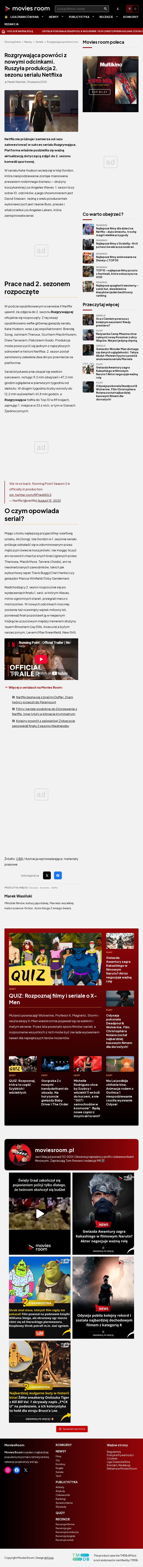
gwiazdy (33, 887)
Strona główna (12, 42)
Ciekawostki (63, 1494)
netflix (54, 887)
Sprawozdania (64, 1502)
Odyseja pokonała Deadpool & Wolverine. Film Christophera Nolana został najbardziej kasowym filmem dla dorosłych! (116, 391)
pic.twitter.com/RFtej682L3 (30, 495)
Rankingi (61, 1498)
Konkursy (131, 16)
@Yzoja (48, 1557)
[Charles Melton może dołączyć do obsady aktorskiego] (103, 1214)
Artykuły (60, 1491)
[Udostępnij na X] (47, 875)
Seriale (39, 42)
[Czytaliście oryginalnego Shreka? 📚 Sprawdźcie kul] (40, 1298)
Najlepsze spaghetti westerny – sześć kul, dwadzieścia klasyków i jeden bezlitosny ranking (117, 289)
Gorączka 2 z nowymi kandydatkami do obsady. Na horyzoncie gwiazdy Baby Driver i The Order (55, 1092)
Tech (58, 1475)
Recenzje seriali (65, 1539)
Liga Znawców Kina (24, 16)
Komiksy (60, 1464)
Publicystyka (79, 16)
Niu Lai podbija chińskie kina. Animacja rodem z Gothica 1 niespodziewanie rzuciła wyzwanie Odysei (120, 1092)
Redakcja (11, 24)
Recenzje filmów (65, 1524)
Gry (58, 1460)
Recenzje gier (63, 1528)
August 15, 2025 (49, 500)
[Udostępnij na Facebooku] (58, 875)
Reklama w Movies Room (122, 1468)
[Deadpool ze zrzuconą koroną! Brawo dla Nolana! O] (103, 1298)
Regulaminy (114, 1451)
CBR (19, 859)
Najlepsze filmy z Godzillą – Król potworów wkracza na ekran (117, 243)
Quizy (12, 989)
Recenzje (106, 16)
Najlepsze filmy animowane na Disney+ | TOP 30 (116, 257)
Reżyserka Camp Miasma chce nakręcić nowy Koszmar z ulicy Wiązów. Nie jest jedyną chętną (116, 335)
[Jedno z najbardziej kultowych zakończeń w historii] (40, 1214)
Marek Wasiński (18, 896)
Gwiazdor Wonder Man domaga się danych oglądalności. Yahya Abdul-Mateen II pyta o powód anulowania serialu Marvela (117, 352)
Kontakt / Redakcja (118, 1465)
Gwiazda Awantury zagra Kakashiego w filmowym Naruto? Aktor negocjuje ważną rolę (117, 371)
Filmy (109, 952)
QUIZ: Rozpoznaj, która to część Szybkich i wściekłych (22, 1086)
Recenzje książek (65, 1536)
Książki (59, 1468)
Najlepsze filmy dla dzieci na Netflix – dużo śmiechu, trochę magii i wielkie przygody (116, 230)
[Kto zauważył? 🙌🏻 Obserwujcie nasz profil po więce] (40, 1382)
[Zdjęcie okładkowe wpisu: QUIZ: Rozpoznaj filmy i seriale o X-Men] (55, 959)
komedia (44, 887)
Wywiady (61, 1506)
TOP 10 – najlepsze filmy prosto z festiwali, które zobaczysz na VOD (117, 272)
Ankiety (60, 1487)
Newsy (54, 16)
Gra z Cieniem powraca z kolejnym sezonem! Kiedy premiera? (113, 320)
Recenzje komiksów (67, 1532)
